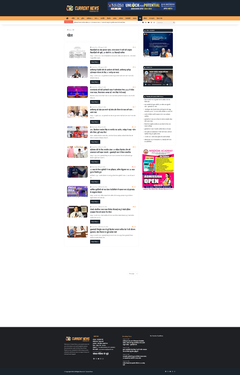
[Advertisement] (101, 257)
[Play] (146, 84)
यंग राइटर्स (151, 18)
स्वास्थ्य (134, 18)
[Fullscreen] (170, 84)
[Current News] (82, 8)
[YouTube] (98, 359)
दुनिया (82, 18)
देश (78, 18)
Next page (131, 273)
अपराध (114, 18)
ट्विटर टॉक (159, 18)
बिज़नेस (109, 18)
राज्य (96, 18)
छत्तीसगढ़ (89, 18)
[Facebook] (94, 359)
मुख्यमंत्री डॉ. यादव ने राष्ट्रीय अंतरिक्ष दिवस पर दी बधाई (157, 129)
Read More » (95, 62)
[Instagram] (101, 359)
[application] (158, 78)
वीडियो (145, 18)
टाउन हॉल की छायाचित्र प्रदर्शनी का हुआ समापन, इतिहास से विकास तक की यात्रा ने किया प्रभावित (95, 22)
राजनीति (102, 18)
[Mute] (167, 84)
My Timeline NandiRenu (156, 336)
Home (70, 30)
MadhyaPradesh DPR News (154, 96)
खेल (140, 18)
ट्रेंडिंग (73, 18)
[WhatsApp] (103, 359)
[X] (96, 359)
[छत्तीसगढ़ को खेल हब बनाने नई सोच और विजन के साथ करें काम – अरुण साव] (77, 112)
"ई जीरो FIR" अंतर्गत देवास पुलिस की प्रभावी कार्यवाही (157, 136)
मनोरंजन (121, 18)
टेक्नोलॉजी (128, 18)
